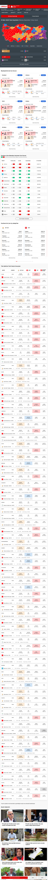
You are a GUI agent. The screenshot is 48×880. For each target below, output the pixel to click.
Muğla (2, 652)
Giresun (2, 489)
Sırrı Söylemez (6, 661)
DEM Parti (6, 60)
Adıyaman (3, 280)
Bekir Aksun (6, 466)
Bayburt (3, 365)
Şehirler (13, 12)
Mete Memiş (6, 368)
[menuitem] (25, 38)
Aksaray (3, 300)
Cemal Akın (28, 355)
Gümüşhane (28, 244)
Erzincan (27, 253)
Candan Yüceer (6, 746)
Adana (2, 274)
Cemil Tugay (10, 106)
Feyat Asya (25, 661)
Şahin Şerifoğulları (7, 459)
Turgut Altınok (34, 84)
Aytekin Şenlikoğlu (25, 492)
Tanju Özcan (6, 394)
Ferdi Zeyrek (6, 635)
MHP (27, 51)
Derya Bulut (6, 590)
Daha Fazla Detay (12, 96)
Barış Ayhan (23, 720)
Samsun (2, 704)
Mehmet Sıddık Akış (7, 505)
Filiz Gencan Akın (7, 453)
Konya (3, 244)
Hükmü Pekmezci (24, 368)
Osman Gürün (22, 655)
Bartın (2, 352)
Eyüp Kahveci (6, 622)
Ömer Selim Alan (26, 798)
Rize (3, 231)
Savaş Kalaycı (6, 557)
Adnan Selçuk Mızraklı (30, 440)
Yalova (2, 782)
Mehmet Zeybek (26, 290)
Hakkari (2, 502)
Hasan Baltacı (6, 570)
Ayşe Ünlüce (6, 479)
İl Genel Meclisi (35, 16)
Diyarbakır (3, 437)
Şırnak (3, 253)
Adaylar (19, 12)
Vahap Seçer (6, 648)
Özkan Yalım (6, 772)
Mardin (2, 639)
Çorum (2, 424)
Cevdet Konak (6, 766)
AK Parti (5, 51)
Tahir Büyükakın (7, 609)
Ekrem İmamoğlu (11, 80)
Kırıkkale (3, 580)
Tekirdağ (3, 743)
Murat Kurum (10, 84)
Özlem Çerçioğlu (7, 342)
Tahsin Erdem (6, 798)
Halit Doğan (6, 707)
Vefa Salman (24, 785)
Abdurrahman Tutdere (8, 283)
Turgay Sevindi (6, 309)
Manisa (2, 632)
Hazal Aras (6, 296)
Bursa (2, 404)
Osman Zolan (28, 433)
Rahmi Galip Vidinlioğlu (25, 570)
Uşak (2, 769)
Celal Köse (24, 792)
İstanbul (3, 528)
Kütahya (3, 619)
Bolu (2, 391)
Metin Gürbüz (6, 720)
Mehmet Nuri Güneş (7, 518)
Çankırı (26, 231)
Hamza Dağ (9, 110)
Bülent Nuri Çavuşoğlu (8, 433)
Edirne (2, 450)
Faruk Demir (6, 329)
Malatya (4, 249)
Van (2, 776)
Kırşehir (2, 593)
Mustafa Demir (25, 707)
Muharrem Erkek (7, 414)
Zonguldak (3, 795)
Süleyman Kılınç (29, 283)
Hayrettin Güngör (25, 544)
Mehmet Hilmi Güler (7, 681)
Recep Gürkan (25, 453)
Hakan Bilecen (6, 603)
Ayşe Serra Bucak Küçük (8, 440)
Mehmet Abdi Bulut (26, 603)
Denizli (2, 430)
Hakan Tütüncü (10, 136)
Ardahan (3, 326)
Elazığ (2, 456)
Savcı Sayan (24, 296)
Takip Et (19, 75)
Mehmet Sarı (24, 309)
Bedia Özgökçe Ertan (27, 779)
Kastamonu (3, 567)
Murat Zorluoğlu (28, 759)
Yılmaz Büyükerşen (24, 479)
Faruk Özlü (6, 446)
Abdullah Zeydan (7, 779)
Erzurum (4, 240)
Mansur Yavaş (34, 80)
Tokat (26, 235)
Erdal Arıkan (6, 381)
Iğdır (2, 515)
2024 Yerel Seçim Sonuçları (14, 877)
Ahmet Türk (6, 642)
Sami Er (5, 629)
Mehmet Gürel (6, 785)
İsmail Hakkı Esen (7, 420)
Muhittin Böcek (10, 132)
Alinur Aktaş (33, 136)
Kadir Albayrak (24, 746)
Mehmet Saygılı (25, 583)
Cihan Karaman (26, 505)
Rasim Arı (5, 668)
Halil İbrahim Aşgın (7, 427)
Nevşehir (3, 665)
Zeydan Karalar (34, 106)
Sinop (2, 717)
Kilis (2, 600)
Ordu (2, 678)
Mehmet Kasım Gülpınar (8, 733)
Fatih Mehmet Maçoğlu (26, 766)
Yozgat (2, 789)
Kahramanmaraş (4, 541)
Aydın (2, 339)
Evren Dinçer (6, 303)
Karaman (27, 240)
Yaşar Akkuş (26, 518)
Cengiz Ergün (23, 635)
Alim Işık (22, 622)
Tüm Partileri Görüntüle (24, 64)
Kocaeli (2, 606)
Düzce (2, 443)
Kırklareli (27, 249)
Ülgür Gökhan (24, 414)
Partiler (26, 12)
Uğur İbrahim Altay (7, 616)
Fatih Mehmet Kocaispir (36, 110)
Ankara (2, 313)
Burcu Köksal (6, 290)
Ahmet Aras (6, 655)
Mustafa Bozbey (34, 132)
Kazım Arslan (6, 792)
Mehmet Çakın (25, 772)
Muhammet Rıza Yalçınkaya (9, 355)
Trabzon (4, 235)
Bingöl (2, 378)
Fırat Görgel (6, 544)
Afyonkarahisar (4, 287)
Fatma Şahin (6, 485)
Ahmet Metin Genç (7, 759)
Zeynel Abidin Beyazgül (31, 733)
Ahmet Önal (6, 583)
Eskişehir (3, 476)
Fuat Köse (6, 492)
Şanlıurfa (3, 730)
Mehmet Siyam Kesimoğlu (27, 590)
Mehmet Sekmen (7, 472)
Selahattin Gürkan (24, 629)
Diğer (27, 60)
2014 (42, 877)
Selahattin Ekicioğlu (7, 596)
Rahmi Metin (6, 694)
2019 (33, 877)
